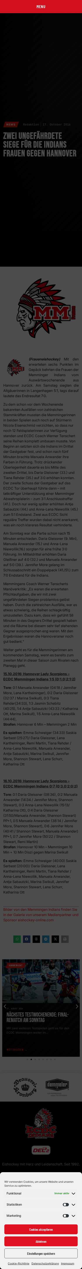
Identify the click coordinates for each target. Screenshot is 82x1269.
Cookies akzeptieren (41, 1229)
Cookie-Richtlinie (18, 1263)
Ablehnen (41, 1241)
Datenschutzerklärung (45, 1263)
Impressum (67, 1263)
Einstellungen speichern (41, 1253)
